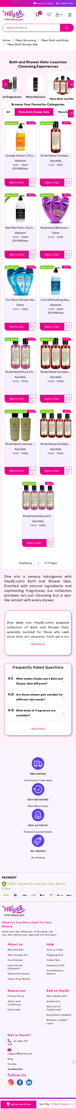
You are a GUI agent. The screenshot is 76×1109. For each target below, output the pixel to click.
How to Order (55, 949)
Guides (12, 1063)
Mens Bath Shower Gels (34, 112)
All (8, 112)
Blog (10, 1058)
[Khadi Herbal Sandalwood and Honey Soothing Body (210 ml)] (55, 133)
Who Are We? (16, 949)
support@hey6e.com (20, 1053)
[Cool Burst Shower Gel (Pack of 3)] (20, 278)
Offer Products (60, 1104)
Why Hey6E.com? (57, 995)
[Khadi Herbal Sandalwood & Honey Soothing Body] (55, 350)
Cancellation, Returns (55, 972)
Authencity (53, 1001)
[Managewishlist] (49, 14)
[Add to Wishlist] (32, 182)
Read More (38, 728)
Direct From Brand (19, 978)
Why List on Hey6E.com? (54, 1008)
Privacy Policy (16, 995)
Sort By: (44, 1104)
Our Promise (15, 960)
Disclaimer (14, 1009)
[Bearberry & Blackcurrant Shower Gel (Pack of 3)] (55, 206)
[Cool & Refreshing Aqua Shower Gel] (55, 278)
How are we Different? (15, 967)
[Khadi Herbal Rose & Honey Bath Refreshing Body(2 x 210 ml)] (20, 350)
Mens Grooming (25, 40)
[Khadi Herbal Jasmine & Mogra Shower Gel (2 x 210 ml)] (20, 422)
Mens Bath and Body (55, 40)
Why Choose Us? (18, 954)
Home (6, 40)
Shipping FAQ (55, 954)
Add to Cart (16, 182)
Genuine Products (19, 973)
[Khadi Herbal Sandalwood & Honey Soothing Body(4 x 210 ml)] (55, 422)
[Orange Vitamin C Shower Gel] (20, 133)
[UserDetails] (59, 14)
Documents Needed (59, 1014)
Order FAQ (53, 960)
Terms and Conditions (14, 1003)
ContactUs (15, 1069)
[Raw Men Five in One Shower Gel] (20, 206)
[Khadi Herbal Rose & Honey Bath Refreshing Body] (38, 494)
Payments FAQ (56, 965)
